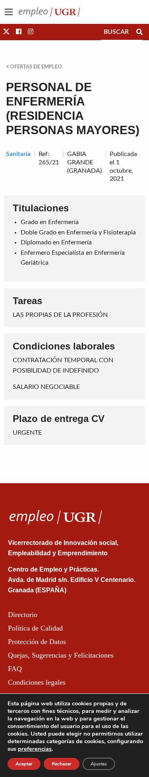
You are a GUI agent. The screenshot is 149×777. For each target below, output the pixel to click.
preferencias (35, 748)
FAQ (15, 669)
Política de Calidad (35, 628)
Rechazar (62, 764)
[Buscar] (139, 32)
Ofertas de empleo (35, 66)
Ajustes (99, 764)
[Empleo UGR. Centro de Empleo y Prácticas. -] (49, 11)
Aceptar (24, 764)
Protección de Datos (37, 642)
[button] (6, 31)
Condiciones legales (37, 682)
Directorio (22, 615)
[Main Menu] (9, 12)
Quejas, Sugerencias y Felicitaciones (61, 655)
